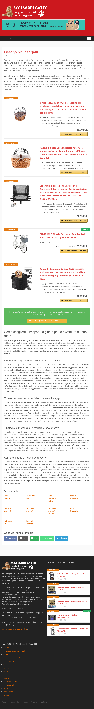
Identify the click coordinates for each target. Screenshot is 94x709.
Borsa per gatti (30, 497)
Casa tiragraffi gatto (52, 498)
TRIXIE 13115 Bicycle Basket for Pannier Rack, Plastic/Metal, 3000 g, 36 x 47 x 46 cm (63, 236)
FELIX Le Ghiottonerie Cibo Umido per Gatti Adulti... (72, 588)
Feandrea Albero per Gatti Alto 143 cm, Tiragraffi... (72, 630)
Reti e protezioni (9, 685)
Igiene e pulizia (9, 675)
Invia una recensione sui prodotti (14, 629)
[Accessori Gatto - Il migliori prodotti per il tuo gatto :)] (25, 11)
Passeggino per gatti (31, 509)
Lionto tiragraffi (74, 497)
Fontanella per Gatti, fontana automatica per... (68, 616)
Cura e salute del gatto (12, 658)
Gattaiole (6, 668)
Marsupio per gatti (8, 509)
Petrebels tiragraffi (8, 522)
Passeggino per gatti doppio (53, 511)
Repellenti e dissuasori (12, 682)
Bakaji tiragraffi (8, 497)
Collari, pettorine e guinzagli (14, 651)
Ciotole (6, 648)
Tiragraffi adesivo (30, 522)
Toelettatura (8, 692)
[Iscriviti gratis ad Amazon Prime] (47, 24)
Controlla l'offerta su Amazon (75, 134)
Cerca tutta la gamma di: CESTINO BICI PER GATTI (47, 321)
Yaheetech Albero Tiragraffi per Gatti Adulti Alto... (72, 575)
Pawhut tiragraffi (74, 509)
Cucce (5, 654)
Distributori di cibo (10, 661)
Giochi (5, 671)
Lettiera (6, 678)
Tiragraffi (6, 688)
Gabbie (6, 665)
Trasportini (9, 56)
